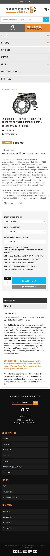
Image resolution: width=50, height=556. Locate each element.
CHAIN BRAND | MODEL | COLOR (16, 237)
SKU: (4, 130)
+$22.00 (21, 259)
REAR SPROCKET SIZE (12, 227)
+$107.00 (19, 263)
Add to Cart (30, 281)
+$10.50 (23, 251)
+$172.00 (19, 270)
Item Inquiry (10, 150)
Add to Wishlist (30, 287)
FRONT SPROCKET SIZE (13, 217)
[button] (25, 19)
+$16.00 (23, 256)
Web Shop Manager (25, 547)
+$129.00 (20, 266)
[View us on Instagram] (27, 410)
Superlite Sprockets (9, 89)
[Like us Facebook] (22, 410)
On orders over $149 (36, 27)
